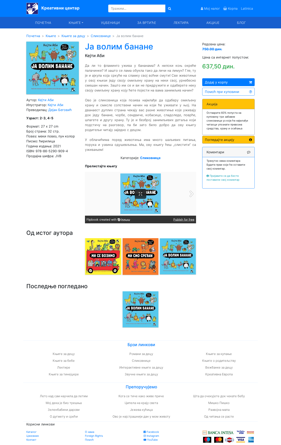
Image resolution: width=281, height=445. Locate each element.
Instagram (152, 435)
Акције (212, 23)
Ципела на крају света (141, 403)
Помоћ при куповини (222, 92)
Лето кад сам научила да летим (64, 396)
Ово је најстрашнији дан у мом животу (141, 416)
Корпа (232, 8)
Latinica (247, 8)
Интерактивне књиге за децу (141, 367)
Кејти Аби (46, 100)
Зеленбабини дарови (64, 410)
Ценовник (32, 435)
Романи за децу (141, 354)
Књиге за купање (219, 354)
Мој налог (211, 8)
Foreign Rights (94, 435)
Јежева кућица (141, 410)
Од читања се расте (219, 416)
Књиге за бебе (64, 361)
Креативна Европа (219, 374)
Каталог (31, 431)
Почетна (43, 23)
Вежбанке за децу (219, 367)
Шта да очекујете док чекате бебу (219, 396)
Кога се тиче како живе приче (141, 396)
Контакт (31, 439)
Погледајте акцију (219, 140)
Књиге (51, 36)
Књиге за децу (73, 36)
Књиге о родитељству (219, 361)
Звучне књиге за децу (141, 374)
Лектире (63, 367)
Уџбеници (110, 23)
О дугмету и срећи (64, 416)
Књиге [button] (75, 23)
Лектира (181, 23)
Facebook (152, 431)
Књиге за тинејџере (64, 374)
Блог (241, 23)
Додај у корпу (216, 82)
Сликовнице (101, 36)
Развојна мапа (219, 410)
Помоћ (89, 439)
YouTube (152, 439)
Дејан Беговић (60, 110)
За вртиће (146, 23)
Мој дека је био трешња (64, 403)
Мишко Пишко (219, 403)
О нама (89, 431)
